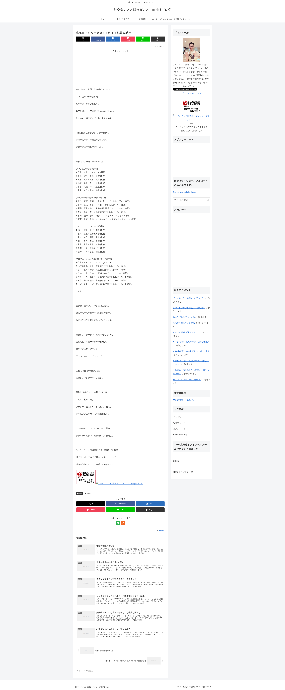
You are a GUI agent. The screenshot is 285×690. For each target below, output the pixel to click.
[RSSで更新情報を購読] (123, 523)
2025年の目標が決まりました (186, 332)
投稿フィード (179, 423)
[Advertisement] (120, 68)
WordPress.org (180, 435)
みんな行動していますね (184, 317)
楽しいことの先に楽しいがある (187, 380)
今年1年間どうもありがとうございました (191, 342)
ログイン (177, 417)
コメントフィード (181, 429)
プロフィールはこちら (191, 93)
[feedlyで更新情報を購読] (118, 523)
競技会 (80, 493)
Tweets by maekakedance (184, 192)
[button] (158, 39)
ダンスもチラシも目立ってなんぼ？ (189, 298)
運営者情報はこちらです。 (185, 400)
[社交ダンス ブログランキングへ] (86, 483)
